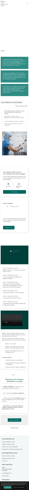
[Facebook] (12, 431)
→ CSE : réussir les (13, 393)
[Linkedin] (8, 431)
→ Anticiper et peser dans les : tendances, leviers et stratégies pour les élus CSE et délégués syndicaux (14, 400)
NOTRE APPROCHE (9, 54)
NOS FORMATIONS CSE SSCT (10, 453)
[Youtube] (21, 431)
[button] (27, 3)
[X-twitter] (17, 431)
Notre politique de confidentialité (18, 485)
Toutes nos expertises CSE (21, 106)
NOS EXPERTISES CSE (8, 439)
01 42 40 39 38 (5, 476)
